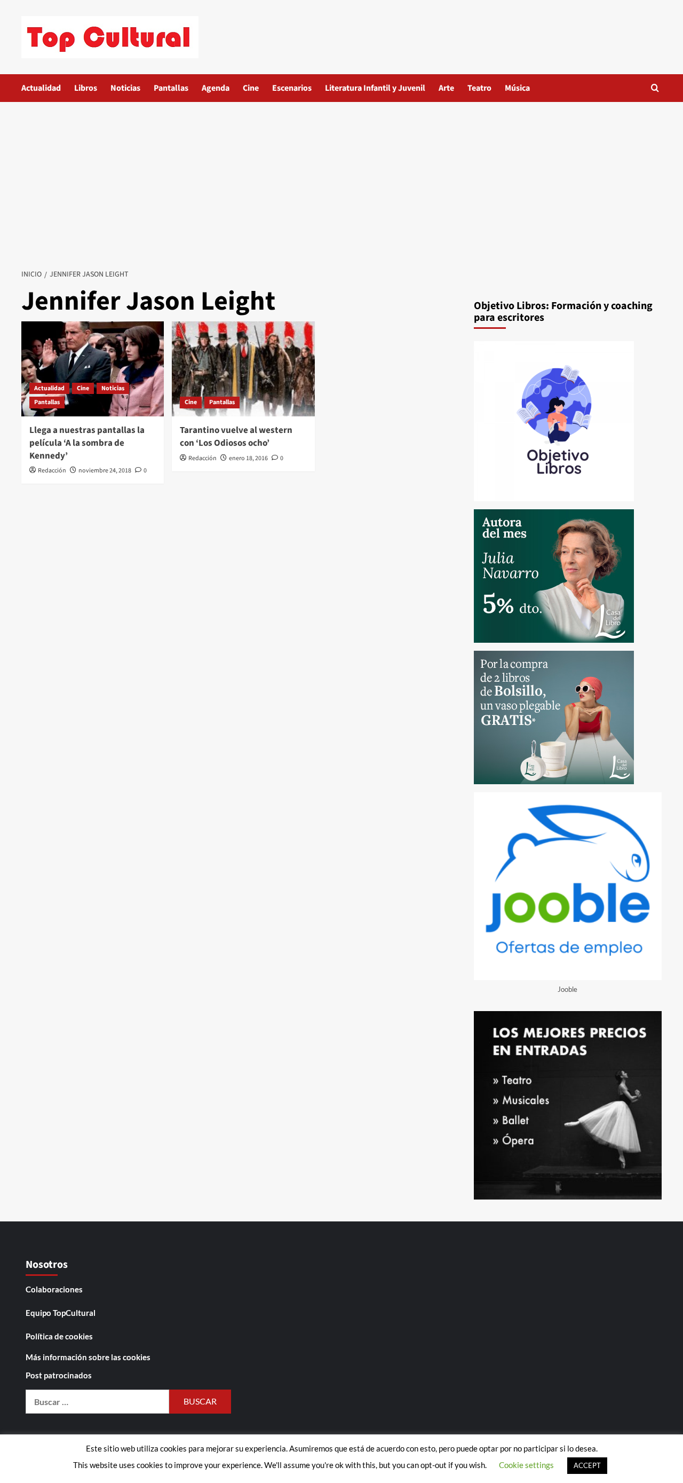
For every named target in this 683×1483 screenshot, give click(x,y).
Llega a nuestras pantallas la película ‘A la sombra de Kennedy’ (87, 443)
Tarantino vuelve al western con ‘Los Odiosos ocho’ (236, 436)
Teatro (479, 88)
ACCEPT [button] (587, 1465)
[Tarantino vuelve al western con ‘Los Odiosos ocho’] (243, 368)
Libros (85, 88)
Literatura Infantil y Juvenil (375, 88)
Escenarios (292, 88)
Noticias (125, 88)
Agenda (215, 88)
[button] (655, 87)
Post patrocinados (59, 1375)
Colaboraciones (54, 1289)
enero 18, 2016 (248, 458)
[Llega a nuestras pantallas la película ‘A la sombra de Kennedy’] (92, 368)
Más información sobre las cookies (88, 1357)
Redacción (52, 470)
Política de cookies (59, 1336)
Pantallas (171, 88)
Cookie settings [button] (526, 1465)
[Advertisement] (341, 182)
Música (517, 88)
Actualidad (41, 88)
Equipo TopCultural (61, 1313)
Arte (446, 88)
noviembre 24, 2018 (104, 470)
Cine (251, 88)
